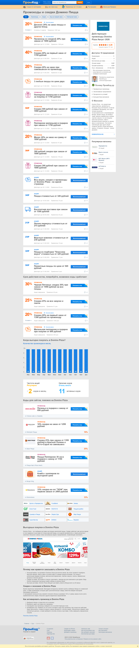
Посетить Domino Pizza (30, 615)
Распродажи (92, 7)
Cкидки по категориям (34, 7)
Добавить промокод (70, 632)
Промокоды (34, 17)
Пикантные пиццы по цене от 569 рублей (51, 267)
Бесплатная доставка (88, 634)
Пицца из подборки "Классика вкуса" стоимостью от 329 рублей (51, 253)
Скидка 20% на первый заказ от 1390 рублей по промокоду (50, 316)
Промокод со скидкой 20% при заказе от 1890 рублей (49, 40)
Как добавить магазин (88, 632)
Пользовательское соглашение (74, 639)
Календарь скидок (69, 630)
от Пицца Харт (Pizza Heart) (33, 465)
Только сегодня (103, 628)
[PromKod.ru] (31, 2)
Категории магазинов (105, 632)
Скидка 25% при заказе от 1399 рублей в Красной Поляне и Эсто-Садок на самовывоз (53, 442)
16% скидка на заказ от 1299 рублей (51, 425)
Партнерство (51, 634)
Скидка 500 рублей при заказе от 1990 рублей (51, 110)
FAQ (48, 630)
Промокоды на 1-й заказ (74, 7)
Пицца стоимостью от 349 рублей (51, 196)
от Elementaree (29, 497)
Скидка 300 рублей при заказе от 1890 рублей (51, 166)
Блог (88, 2)
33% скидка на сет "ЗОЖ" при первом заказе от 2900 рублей (52, 490)
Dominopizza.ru (97, 134)
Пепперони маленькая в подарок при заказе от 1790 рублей (51, 124)
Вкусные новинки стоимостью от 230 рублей (51, 239)
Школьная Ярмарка (109, 7)
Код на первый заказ (56, 17)
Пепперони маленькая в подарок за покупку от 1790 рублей (51, 96)
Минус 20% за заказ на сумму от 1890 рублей (50, 138)
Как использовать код (88, 630)
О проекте (50, 628)
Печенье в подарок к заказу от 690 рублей (52, 409)
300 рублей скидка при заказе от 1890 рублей (50, 152)
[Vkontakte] (52, 638)
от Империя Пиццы (31, 432)
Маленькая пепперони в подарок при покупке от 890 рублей (51, 330)
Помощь (49, 632)
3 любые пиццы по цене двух (49, 81)
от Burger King (29, 481)
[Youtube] (48, 638)
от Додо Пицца (29, 448)
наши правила (83, 646)
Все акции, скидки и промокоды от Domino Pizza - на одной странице (50, 182)
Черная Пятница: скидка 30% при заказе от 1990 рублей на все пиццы (51, 287)
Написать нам (85, 628)
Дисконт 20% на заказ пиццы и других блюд (50, 26)
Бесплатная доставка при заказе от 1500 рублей (51, 210)
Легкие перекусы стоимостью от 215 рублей (50, 224)
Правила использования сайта (92, 639)
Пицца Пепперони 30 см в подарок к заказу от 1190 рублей (50, 459)
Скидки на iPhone (69, 628)
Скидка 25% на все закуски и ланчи (48, 302)
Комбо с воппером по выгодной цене (48, 474)
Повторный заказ (72, 17)
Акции (44, 17)
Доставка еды (53, 7)
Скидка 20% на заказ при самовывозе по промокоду (48, 68)
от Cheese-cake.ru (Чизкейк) (33, 416)
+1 (87, 58)
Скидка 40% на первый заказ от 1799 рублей (50, 54)
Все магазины (103, 630)
